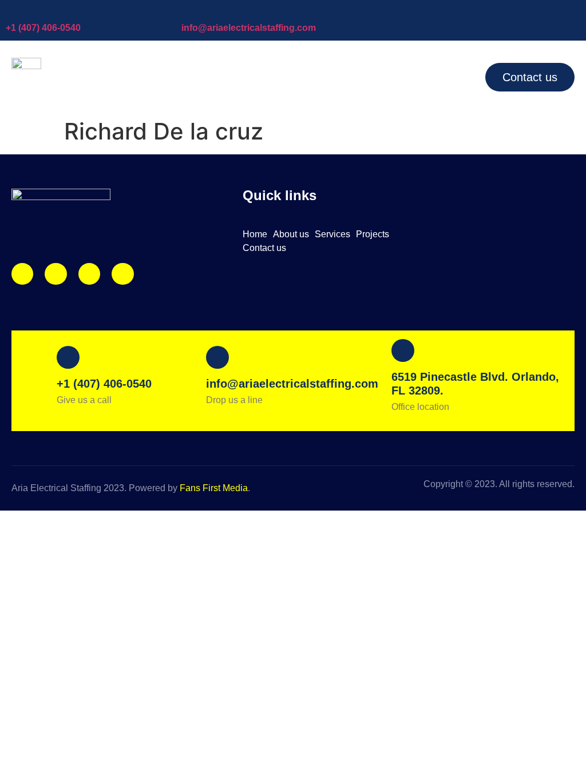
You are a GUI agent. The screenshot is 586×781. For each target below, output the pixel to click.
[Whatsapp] (122, 274)
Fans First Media (214, 488)
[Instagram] (22, 274)
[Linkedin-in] (89, 274)
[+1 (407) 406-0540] (11, 11)
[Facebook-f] (55, 274)
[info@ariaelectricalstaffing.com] (187, 11)
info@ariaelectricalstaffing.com (248, 28)
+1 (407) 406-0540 (43, 28)
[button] (422, 76)
